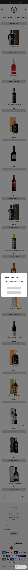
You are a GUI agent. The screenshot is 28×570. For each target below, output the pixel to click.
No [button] (14, 288)
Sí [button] (14, 292)
